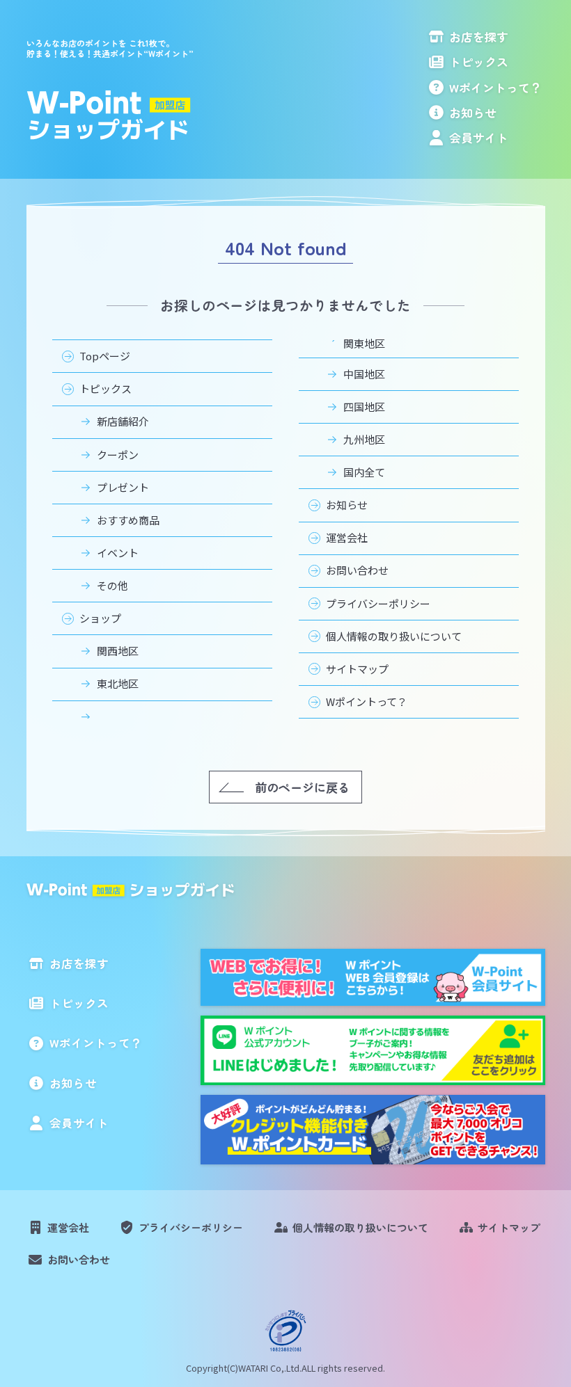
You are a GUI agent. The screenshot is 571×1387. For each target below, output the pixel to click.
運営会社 (347, 537)
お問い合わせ (357, 570)
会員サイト (478, 137)
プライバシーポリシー (378, 603)
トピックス (478, 61)
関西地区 (118, 650)
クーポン (118, 454)
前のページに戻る (302, 787)
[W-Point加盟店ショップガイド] (110, 115)
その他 (112, 585)
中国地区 (364, 374)
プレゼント (123, 487)
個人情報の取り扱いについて (394, 636)
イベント (118, 552)
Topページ (104, 355)
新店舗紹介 (123, 421)
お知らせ (472, 112)
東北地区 (118, 683)
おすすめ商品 (128, 520)
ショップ (100, 618)
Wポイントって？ (495, 87)
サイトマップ (357, 669)
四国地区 (364, 406)
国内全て (364, 472)
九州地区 (364, 439)
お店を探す (478, 36)
